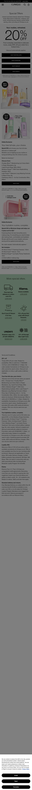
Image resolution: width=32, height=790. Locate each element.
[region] (16, 772)
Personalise (16, 787)
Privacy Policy (25, 769)
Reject (16, 781)
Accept (16, 775)
